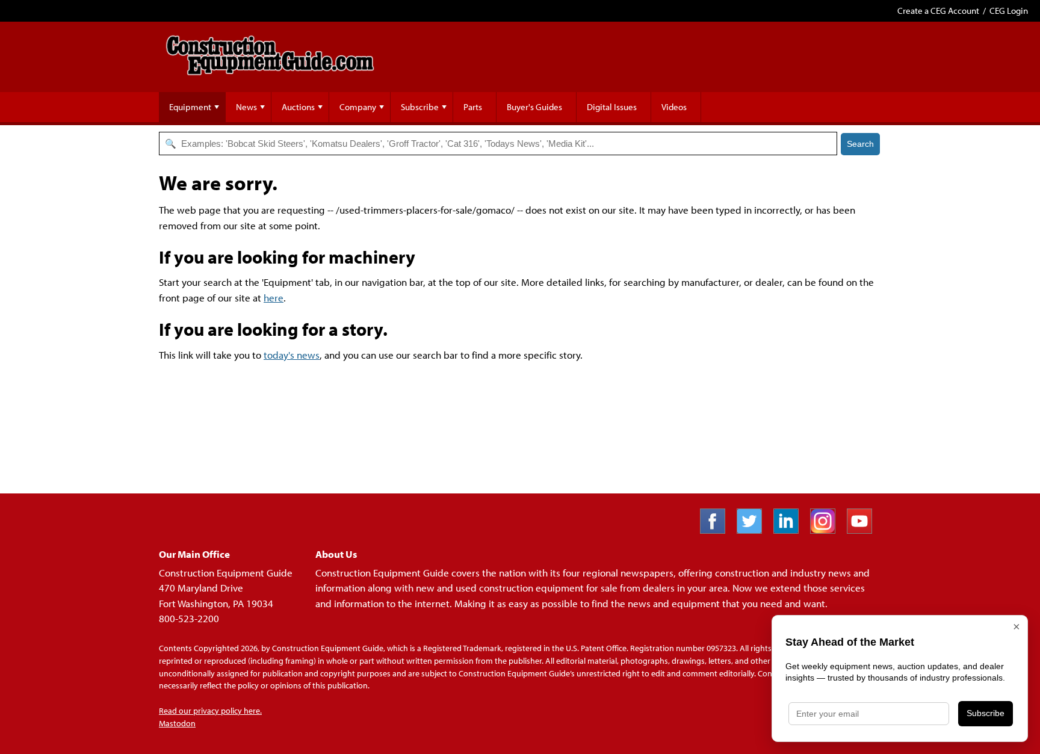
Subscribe (420, 107)
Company (357, 107)
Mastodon (177, 723)
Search (860, 144)
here (273, 297)
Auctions (298, 107)
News (246, 107)
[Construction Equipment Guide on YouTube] (864, 530)
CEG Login (1008, 10)
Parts (472, 107)
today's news (292, 354)
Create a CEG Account (938, 10)
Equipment (190, 107)
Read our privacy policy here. (210, 710)
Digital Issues (612, 107)
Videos (674, 107)
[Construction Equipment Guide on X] (754, 530)
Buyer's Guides (534, 107)
